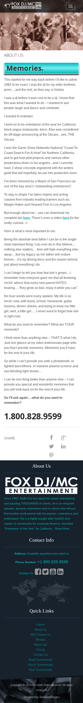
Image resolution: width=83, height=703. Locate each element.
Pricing (40, 649)
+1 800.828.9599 (52, 562)
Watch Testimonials (40, 665)
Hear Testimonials (40, 670)
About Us (40, 629)
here (26, 218)
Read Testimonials (40, 660)
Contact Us (26, 573)
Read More (62, 528)
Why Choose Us (40, 634)
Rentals (40, 639)
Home (40, 624)
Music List (40, 644)
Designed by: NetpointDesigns (41, 697)
